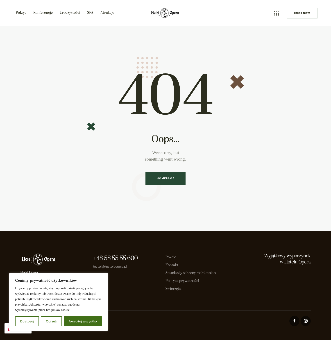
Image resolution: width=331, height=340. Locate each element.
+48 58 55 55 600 (115, 258)
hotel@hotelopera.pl (110, 266)
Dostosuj (27, 321)
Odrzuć (51, 321)
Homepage (165, 178)
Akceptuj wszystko (83, 321)
